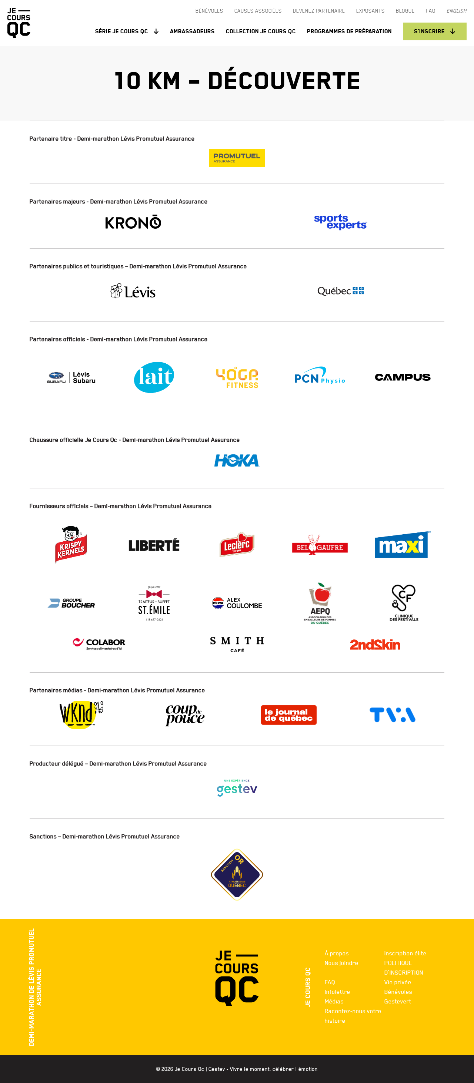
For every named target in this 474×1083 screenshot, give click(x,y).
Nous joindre (341, 962)
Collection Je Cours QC (261, 31)
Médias (334, 1001)
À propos (337, 953)
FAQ (330, 982)
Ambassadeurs (192, 31)
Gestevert (397, 1001)
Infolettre (337, 991)
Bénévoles (398, 991)
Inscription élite (405, 953)
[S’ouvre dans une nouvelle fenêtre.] (237, 158)
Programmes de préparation (349, 31)
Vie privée (397, 982)
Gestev (216, 1069)
